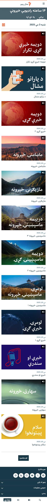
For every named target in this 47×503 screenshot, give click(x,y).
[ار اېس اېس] (21, 475)
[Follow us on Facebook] (43, 475)
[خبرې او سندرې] (23, 357)
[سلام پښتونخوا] (23, 426)
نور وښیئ (23, 458)
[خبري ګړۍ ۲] (23, 113)
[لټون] (40, 500)
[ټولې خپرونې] (18, 500)
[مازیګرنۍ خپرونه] (23, 183)
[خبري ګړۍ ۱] (23, 322)
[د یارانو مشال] (23, 78)
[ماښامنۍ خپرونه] (23, 148)
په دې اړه (30, 17)
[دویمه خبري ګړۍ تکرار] (23, 44)
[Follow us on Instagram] (26, 475)
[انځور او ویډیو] (29, 500)
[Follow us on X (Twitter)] (37, 475)
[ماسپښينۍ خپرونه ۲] (23, 252)
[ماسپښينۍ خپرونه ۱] (23, 287)
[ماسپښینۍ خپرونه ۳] (23, 217)
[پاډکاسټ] (15, 475)
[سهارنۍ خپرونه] (23, 391)
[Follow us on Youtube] (32, 475)
